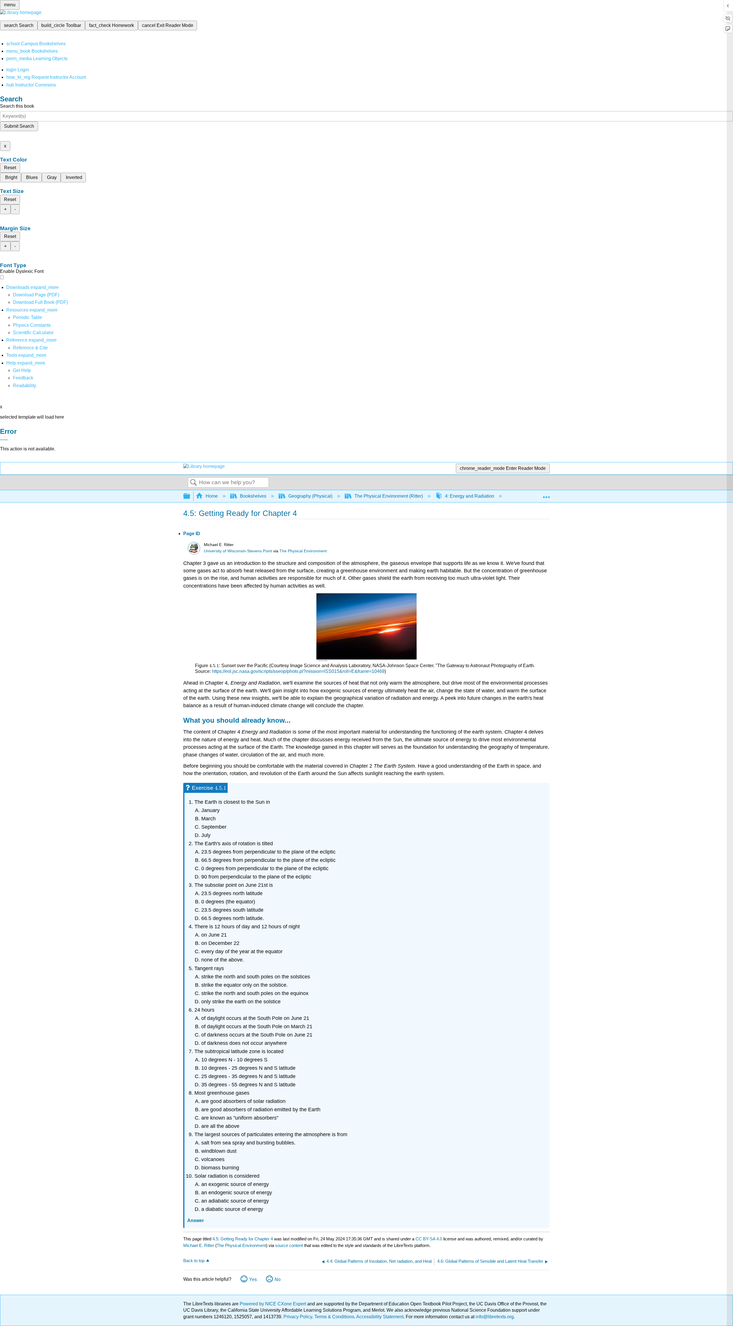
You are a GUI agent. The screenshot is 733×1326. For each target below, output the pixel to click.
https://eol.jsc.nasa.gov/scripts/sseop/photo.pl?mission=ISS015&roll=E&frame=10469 (298, 671)
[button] (23, 377)
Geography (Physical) (310, 496)
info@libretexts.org (494, 1316)
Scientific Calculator (33, 332)
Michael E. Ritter (198, 1245)
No (278, 1279)
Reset (10, 167)
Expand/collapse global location (546, 494)
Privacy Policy (297, 1316)
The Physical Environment (303, 551)
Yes (253, 1279)
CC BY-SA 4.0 (428, 1238)
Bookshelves (253, 496)
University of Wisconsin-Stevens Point (238, 551)
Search (193, 483)
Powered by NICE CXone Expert (273, 1303)
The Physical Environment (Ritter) (388, 496)
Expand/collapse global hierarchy (190, 496)
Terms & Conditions (334, 1316)
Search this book (17, 106)
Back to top (193, 1260)
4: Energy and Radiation (469, 496)
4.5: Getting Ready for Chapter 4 (242, 1238)
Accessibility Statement (379, 1316)
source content (289, 1245)
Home (211, 496)
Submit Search (19, 126)
